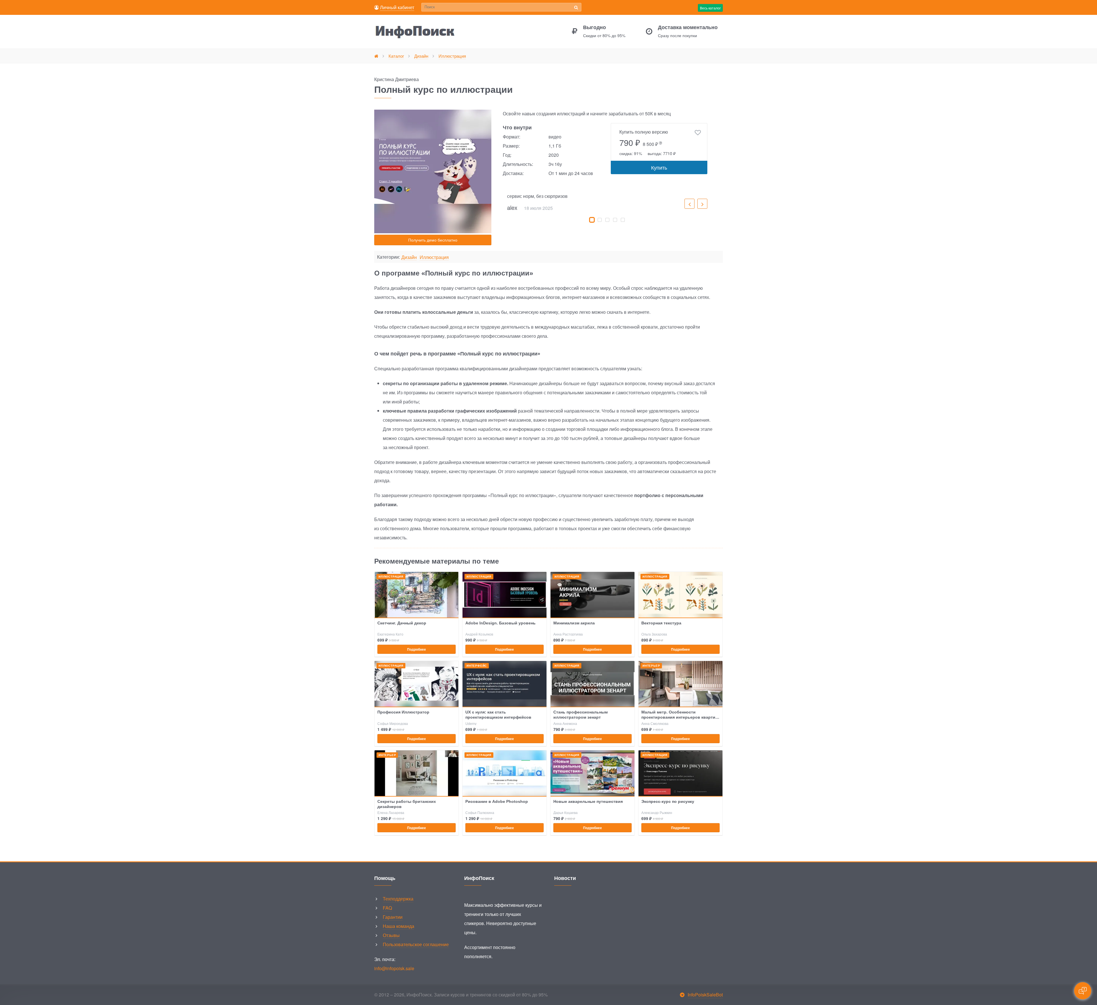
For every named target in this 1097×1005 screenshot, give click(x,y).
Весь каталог (710, 7)
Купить (659, 167)
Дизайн (409, 257)
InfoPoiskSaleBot (705, 994)
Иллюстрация (434, 257)
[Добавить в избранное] (698, 133)
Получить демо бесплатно (432, 240)
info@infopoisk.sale (394, 968)
